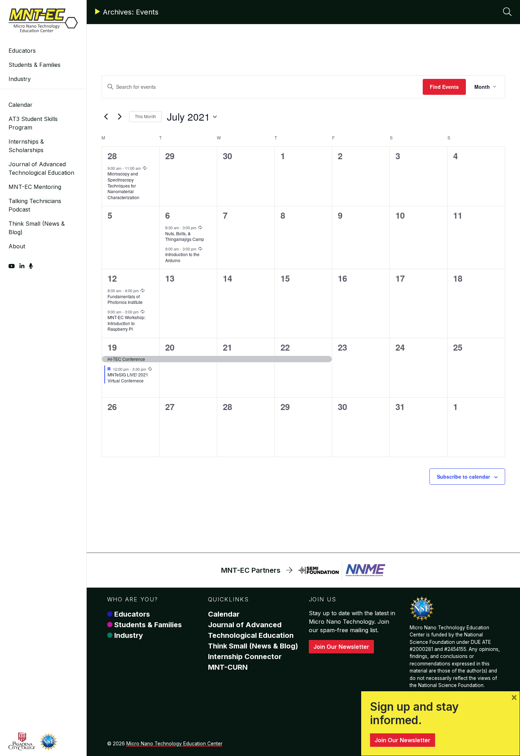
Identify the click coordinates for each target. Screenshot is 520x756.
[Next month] (119, 116)
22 (285, 347)
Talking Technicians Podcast (34, 205)
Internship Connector (245, 656)
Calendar (20, 104)
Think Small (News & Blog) (36, 228)
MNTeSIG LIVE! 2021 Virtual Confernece (128, 377)
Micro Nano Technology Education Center (174, 743)
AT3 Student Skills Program (33, 123)
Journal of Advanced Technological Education (41, 168)
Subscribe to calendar (463, 476)
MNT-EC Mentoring (34, 186)
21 (227, 347)
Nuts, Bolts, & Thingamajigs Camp (184, 236)
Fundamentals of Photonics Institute (125, 299)
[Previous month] (106, 116)
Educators (22, 50)
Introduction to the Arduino (182, 257)
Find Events (444, 86)
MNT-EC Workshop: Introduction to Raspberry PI (126, 323)
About (16, 246)
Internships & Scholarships (26, 146)
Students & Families (34, 64)
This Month (145, 116)
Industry (19, 78)
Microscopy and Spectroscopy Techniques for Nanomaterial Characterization (123, 185)
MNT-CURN (228, 667)
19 (112, 347)
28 (112, 156)
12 (112, 278)
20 (169, 347)
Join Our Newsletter (341, 646)
